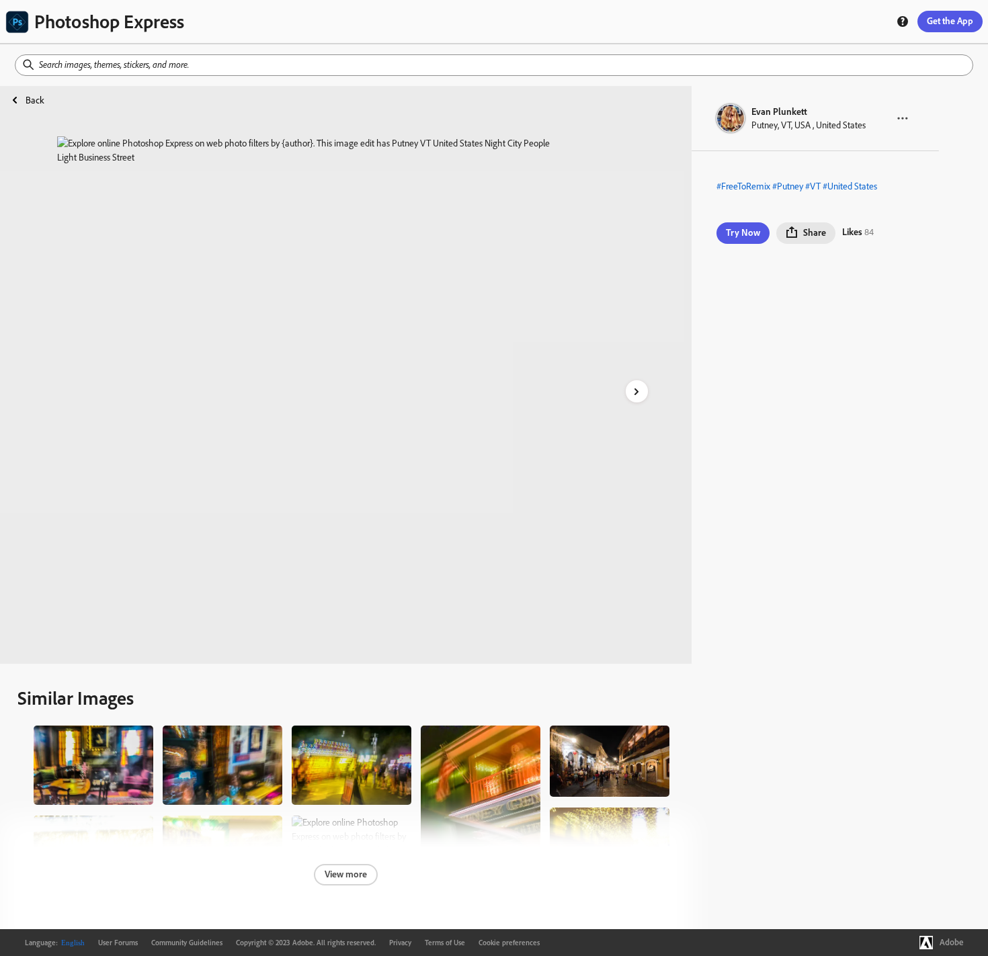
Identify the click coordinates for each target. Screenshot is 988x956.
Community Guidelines (186, 942)
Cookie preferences (509, 942)
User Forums (118, 942)
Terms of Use (445, 942)
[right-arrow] (637, 391)
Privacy (400, 942)
